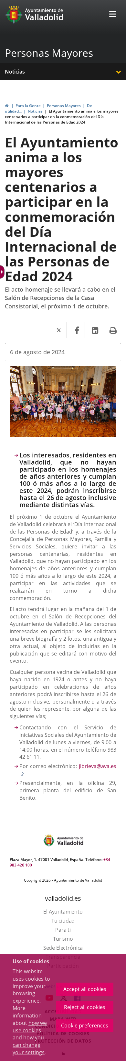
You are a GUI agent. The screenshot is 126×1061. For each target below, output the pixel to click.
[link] (6, 105)
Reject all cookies (84, 1007)
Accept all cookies (84, 989)
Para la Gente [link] (28, 105)
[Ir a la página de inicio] (15, 14)
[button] (112, 14)
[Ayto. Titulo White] (44, 14)
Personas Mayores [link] (64, 105)
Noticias (15, 71)
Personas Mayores (49, 52)
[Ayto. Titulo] (69, 840)
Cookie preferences (84, 1025)
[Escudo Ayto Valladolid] (49, 840)
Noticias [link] (35, 111)
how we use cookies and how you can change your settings (30, 1037)
